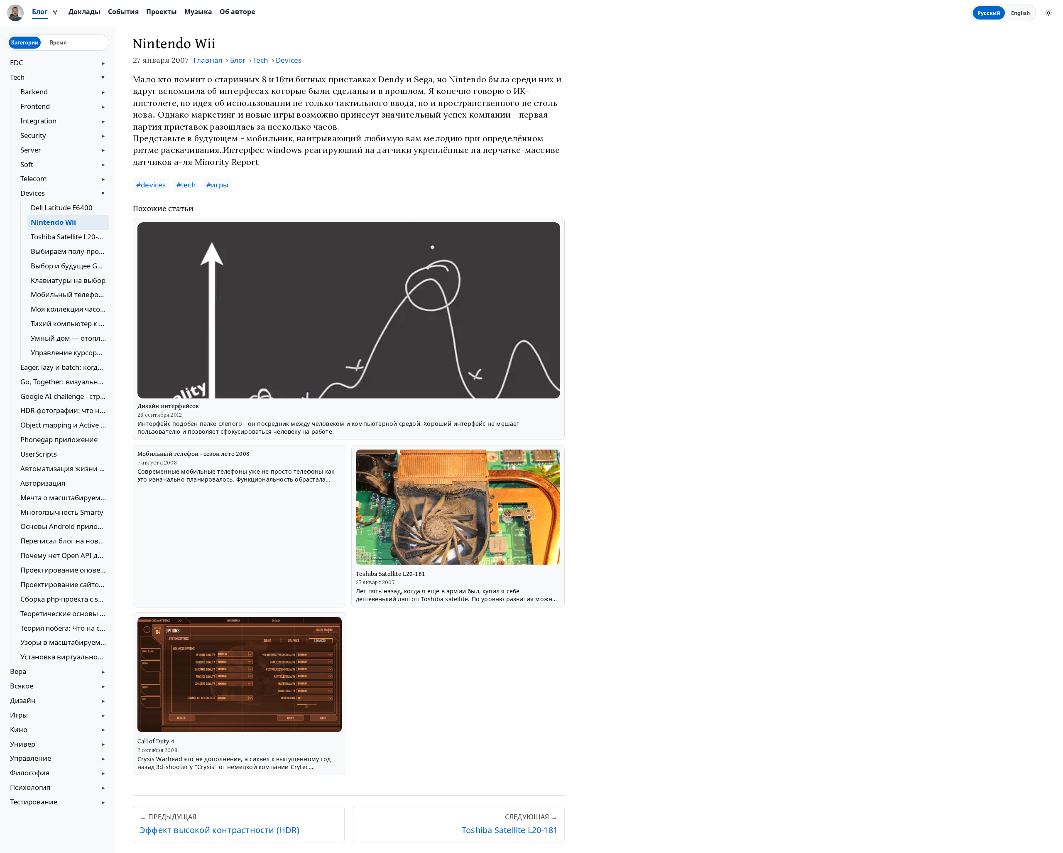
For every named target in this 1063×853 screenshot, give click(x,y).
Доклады (84, 11)
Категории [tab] (24, 42)
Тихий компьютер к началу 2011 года (70, 323)
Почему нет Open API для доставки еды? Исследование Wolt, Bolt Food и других (64, 555)
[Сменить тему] (1048, 12)
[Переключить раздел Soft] (103, 164)
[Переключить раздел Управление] (103, 759)
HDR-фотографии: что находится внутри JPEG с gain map (64, 410)
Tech (17, 77)
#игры (217, 184)
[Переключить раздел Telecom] (103, 179)
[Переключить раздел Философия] (103, 773)
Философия (29, 772)
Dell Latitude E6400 (62, 207)
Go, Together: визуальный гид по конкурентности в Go (64, 381)
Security (33, 135)
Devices (32, 193)
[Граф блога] (55, 13)
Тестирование (33, 801)
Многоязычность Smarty (61, 512)
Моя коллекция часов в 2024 (70, 309)
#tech (186, 184)
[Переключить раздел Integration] (103, 121)
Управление (30, 758)
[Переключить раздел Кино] (103, 729)
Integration (38, 120)
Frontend (35, 106)
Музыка (198, 11)
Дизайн (23, 700)
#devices (151, 184)
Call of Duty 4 (155, 741)
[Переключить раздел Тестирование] (103, 802)
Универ (22, 744)
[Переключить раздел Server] (103, 150)
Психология (30, 787)
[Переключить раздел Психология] (103, 788)
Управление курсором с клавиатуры (70, 352)
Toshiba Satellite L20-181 (70, 236)
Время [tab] (58, 42)
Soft (26, 164)
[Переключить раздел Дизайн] (103, 700)
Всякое (21, 686)
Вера (18, 671)
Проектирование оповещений (64, 570)
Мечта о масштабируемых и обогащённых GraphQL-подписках (64, 497)
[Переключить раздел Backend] (103, 92)
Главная (208, 60)
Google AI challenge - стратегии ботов (64, 396)
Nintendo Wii (53, 222)
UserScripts (38, 454)
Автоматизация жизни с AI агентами (64, 468)
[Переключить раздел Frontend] (103, 107)
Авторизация (42, 483)
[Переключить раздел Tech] (103, 78)
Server (30, 150)
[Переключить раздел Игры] (103, 715)
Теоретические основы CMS (64, 613)
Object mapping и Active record (64, 425)
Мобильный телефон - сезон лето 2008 (70, 294)
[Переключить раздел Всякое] (103, 686)
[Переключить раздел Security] (103, 135)
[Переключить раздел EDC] (103, 63)
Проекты (161, 11)
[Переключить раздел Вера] (103, 672)
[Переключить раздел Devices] (103, 193)
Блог (40, 11)
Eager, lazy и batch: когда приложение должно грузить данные (64, 367)
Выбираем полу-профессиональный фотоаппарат (70, 251)
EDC (16, 62)
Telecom (33, 178)
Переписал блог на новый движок (64, 541)
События (123, 11)
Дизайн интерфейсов (168, 406)
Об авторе (237, 11)
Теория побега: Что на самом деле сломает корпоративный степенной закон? (64, 628)
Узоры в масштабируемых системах (64, 642)
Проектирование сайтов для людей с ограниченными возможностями (64, 584)
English (1020, 13)
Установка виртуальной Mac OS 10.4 (64, 656)
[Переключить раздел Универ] (103, 744)
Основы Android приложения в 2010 (64, 526)
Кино (18, 729)
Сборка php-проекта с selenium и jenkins (64, 599)
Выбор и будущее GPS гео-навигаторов (70, 265)
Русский (988, 13)
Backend (34, 91)
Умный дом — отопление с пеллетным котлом (70, 338)
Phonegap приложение (59, 439)
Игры (19, 715)
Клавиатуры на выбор (68, 280)
